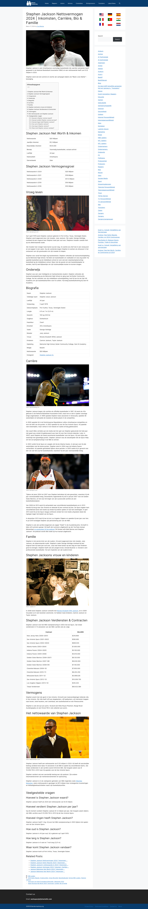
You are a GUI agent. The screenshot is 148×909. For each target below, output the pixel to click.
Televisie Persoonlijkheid (106, 187)
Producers (101, 164)
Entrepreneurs (90, 3)
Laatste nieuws (103, 129)
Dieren (100, 91)
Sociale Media (103, 178)
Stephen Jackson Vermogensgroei (39, 94)
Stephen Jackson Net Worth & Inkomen (40, 91)
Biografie (31, 100)
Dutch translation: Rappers (107, 94)
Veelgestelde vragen (35, 116)
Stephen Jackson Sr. (47, 355)
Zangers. (101, 216)
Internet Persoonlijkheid (106, 117)
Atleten (100, 68)
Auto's (100, 74)
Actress (70, 3)
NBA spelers (31, 876)
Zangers (101, 213)
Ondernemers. (103, 149)
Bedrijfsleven (102, 80)
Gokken (100, 114)
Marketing (101, 132)
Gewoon (101, 108)
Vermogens (32, 111)
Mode (100, 135)
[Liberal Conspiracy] (32, 3)
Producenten (102, 161)
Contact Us (113, 906)
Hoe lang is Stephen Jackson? (40, 126)
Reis (99, 170)
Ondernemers (102, 146)
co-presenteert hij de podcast (44, 529)
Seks (99, 175)
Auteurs (100, 71)
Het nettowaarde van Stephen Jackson (41, 114)
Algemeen (101, 63)
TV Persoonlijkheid (104, 199)
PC (99, 155)
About (120, 906)
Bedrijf (100, 77)
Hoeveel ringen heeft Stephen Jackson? (43, 122)
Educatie (101, 97)
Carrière (30, 103)
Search (100, 36)
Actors (62, 3)
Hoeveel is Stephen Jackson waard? (42, 118)
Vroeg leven (32, 96)
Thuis (100, 193)
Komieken (101, 126)
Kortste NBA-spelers (75, 878)
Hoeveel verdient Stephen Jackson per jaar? (44, 120)
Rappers (54, 3)
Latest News (112, 3)
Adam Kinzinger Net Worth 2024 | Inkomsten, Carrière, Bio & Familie (47, 883)
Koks (99, 123)
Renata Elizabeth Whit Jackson (67, 611)
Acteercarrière (44, 878)
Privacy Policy (89, 906)
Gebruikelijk (102, 103)
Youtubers (101, 3)
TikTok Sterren (103, 196)
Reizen (100, 172)
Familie (30, 105)
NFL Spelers (102, 140)
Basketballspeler (63, 878)
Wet (99, 204)
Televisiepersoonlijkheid (106, 190)
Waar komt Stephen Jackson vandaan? (43, 128)
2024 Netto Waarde (33, 878)
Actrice (100, 54)
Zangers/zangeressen (105, 219)
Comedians (79, 3)
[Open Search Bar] (119, 3)
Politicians (101, 158)
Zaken (100, 210)
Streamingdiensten (104, 184)
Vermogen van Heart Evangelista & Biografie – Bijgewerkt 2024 (46, 881)
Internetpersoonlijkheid (106, 120)
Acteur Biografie (53, 878)
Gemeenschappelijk (104, 106)
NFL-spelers (102, 143)
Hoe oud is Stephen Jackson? (40, 124)
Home (47, 3)
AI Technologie (103, 57)
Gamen (100, 100)
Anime (100, 66)
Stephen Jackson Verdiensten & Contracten (42, 109)
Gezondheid (102, 111)
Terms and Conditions (101, 906)
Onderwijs (31, 98)
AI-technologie (103, 60)
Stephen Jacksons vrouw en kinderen (40, 107)
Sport (100, 181)
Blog (99, 83)
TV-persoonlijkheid (104, 202)
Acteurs (100, 51)
